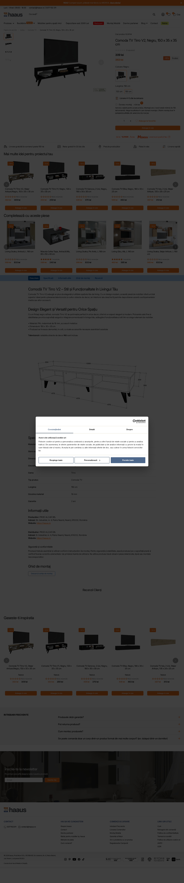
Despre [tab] (129, 429)
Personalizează (90, 460)
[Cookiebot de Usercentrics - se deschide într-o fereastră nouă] (135, 421)
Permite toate (128, 460)
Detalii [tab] (92, 429)
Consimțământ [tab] (54, 429)
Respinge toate (56, 460)
